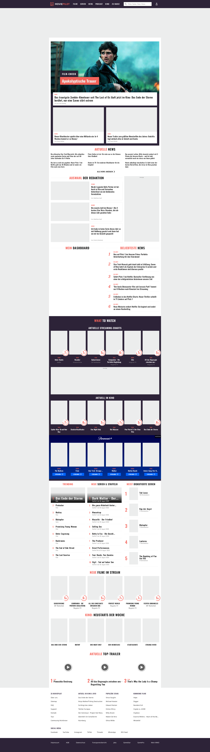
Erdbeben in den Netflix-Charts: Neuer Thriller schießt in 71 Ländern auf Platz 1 (135, 297)
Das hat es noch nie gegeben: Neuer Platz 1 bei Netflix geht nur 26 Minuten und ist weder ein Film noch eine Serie (66, 164)
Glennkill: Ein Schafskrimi (87, 717)
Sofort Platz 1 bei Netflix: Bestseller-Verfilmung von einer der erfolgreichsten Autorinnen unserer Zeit (134, 277)
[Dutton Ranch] (132, 455)
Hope (135, 697)
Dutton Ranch (132, 471)
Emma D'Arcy (110, 709)
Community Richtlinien (59, 720)
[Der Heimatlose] (114, 630)
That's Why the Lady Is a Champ (143, 681)
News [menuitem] (90, 4)
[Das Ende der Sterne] (59, 630)
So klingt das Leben (85, 705)
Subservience (95, 360)
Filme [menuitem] (75, 4)
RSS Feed (124, 732)
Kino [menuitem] (107, 4)
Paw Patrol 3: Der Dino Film (133, 430)
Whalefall (136, 720)
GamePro (140, 743)
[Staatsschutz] (132, 630)
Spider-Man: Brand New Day (59, 430)
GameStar (127, 743)
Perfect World (114, 603)
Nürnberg (82, 720)
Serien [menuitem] (83, 4)
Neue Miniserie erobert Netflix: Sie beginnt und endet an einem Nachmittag (135, 307)
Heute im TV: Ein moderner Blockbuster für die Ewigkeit (103, 163)
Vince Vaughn (111, 697)
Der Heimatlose (114, 645)
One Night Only (96, 429)
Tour (52, 717)
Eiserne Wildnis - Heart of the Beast (146, 717)
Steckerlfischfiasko (77, 429)
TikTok (89, 732)
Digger (135, 701)
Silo (132, 360)
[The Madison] (59, 455)
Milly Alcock (110, 713)
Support (54, 709)
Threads (100, 732)
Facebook (54, 732)
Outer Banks (59, 360)
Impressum (55, 743)
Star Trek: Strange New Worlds (95, 471)
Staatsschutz (132, 645)
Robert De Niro (111, 717)
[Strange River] (151, 630)
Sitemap (54, 701)
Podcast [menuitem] (99, 4)
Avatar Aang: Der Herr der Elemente (151, 471)
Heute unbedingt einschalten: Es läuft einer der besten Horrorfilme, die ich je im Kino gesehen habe (141, 164)
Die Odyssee (114, 429)
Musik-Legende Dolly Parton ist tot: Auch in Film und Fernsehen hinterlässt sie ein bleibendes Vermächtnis (105, 190)
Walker (114, 471)
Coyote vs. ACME (139, 709)
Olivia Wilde (110, 720)
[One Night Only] (96, 630)
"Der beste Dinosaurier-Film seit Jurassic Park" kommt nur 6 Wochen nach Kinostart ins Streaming (135, 287)
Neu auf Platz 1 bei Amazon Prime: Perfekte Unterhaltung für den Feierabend (131, 255)
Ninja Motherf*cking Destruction (90, 701)
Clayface (136, 713)
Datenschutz (80, 743)
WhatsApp (112, 732)
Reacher (77, 360)
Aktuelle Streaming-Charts (105, 328)
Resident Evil (138, 705)
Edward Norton (111, 705)
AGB (67, 743)
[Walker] (114, 455)
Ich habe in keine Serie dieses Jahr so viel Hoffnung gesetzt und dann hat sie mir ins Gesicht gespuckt (106, 231)
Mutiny (77, 645)
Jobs (114, 743)
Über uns (54, 697)
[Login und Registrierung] (156, 4)
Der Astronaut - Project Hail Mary (90, 713)
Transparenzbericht (99, 743)
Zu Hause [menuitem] (116, 4)
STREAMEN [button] (58, 474)
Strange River (151, 645)
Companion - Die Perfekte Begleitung (114, 361)
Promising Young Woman (132, 604)
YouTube (66, 732)
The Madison (59, 471)
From (77, 471)
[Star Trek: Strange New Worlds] (96, 455)
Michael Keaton (111, 701)
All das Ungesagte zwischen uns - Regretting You (151, 361)
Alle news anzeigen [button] (105, 171)
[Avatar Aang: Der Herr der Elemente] (151, 455)
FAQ (52, 705)
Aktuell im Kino (105, 397)
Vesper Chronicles (151, 603)
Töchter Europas (84, 709)
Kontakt (53, 713)
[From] (77, 455)
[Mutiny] (77, 630)
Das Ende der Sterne (151, 429)
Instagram (78, 732)
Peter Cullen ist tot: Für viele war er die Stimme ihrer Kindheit (104, 155)
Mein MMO (155, 743)
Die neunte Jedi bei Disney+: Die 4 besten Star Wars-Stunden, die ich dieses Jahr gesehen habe (104, 210)
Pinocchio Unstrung (63, 681)
